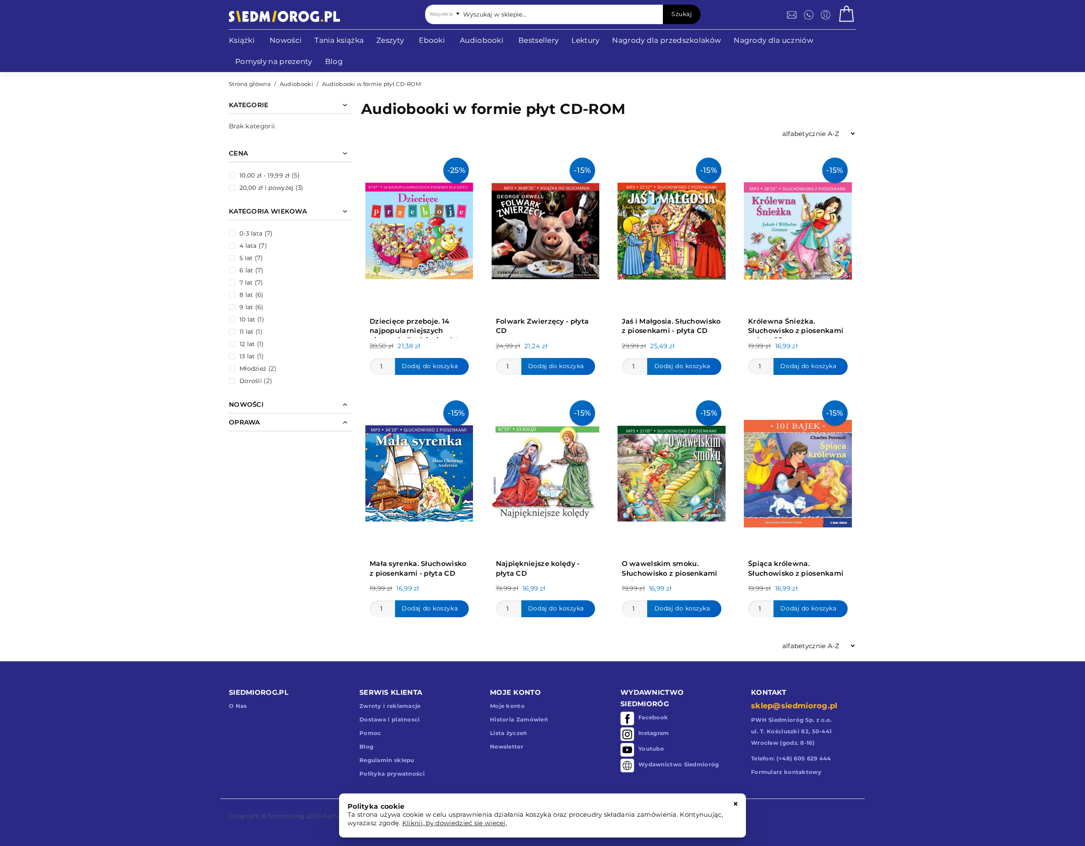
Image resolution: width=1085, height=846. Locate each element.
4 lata (248, 246)
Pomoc (370, 733)
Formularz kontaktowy (786, 771)
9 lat (246, 307)
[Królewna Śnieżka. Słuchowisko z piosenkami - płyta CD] (798, 228)
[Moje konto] (825, 14)
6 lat (246, 270)
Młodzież (252, 368)
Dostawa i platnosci (389, 719)
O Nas (238, 705)
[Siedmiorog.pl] (284, 16)
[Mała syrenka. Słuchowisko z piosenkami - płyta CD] (419, 471)
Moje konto (507, 705)
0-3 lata (250, 233)
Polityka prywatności (392, 773)
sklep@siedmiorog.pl (794, 705)
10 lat (247, 319)
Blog (366, 746)
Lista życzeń (508, 733)
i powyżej (266, 187)
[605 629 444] (808, 14)
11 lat (246, 332)
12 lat (247, 344)
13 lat (247, 356)
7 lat (246, 282)
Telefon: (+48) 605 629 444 (791, 758)
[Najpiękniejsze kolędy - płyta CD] (545, 471)
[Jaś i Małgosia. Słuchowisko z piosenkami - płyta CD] (671, 228)
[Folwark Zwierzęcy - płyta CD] (545, 228)
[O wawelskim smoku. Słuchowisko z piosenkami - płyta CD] (671, 471)
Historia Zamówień (519, 719)
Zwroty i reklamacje (390, 705)
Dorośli (250, 381)
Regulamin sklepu (387, 760)
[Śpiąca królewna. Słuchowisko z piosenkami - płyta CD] (798, 471)
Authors (335, 816)
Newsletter (506, 746)
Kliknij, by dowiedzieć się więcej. (454, 823)
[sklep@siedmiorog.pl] (791, 14)
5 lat (246, 258)
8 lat (246, 295)
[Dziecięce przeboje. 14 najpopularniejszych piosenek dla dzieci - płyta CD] (419, 228)
